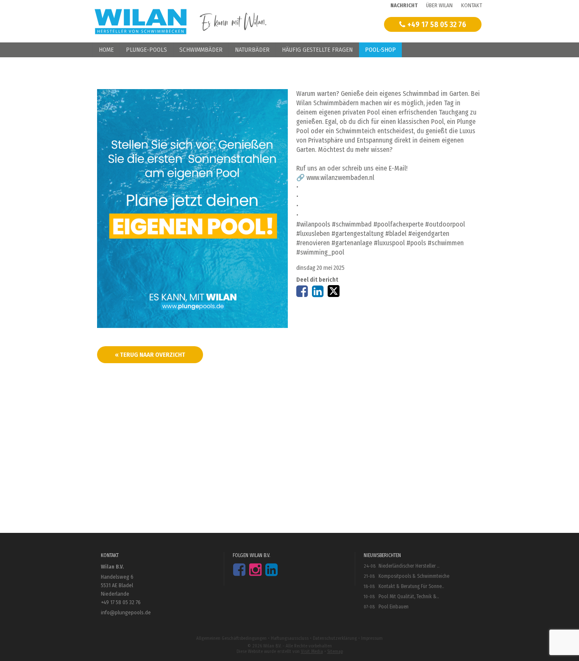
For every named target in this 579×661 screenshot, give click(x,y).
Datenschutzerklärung (335, 638)
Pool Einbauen (394, 607)
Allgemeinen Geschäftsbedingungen (231, 638)
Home (106, 49)
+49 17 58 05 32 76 (436, 24)
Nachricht (404, 5)
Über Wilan (439, 5)
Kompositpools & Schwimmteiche (414, 576)
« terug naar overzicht (150, 355)
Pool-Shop (380, 49)
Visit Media (312, 651)
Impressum (372, 638)
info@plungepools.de (126, 612)
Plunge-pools (146, 49)
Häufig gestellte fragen (317, 49)
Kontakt (471, 5)
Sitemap (335, 651)
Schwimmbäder (201, 49)
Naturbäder (252, 49)
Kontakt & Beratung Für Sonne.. (411, 586)
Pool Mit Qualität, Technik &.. (409, 596)
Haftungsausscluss (290, 638)
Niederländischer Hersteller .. (409, 566)
